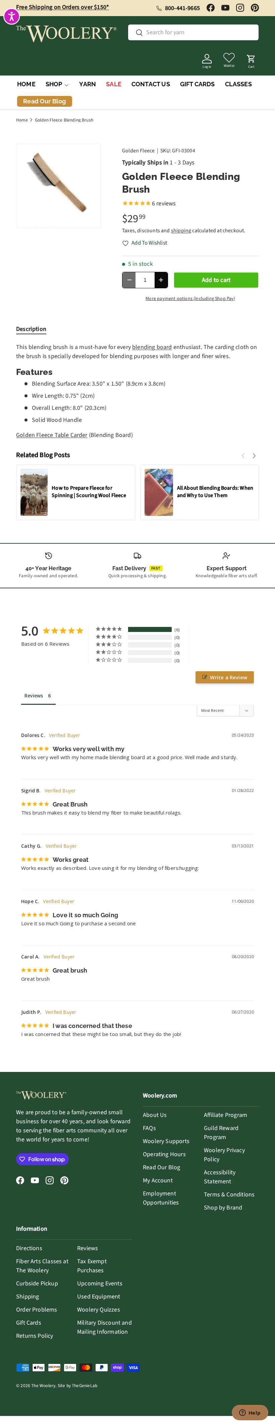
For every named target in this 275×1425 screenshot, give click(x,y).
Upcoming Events (99, 1283)
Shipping (27, 1296)
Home (22, 120)
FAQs (149, 1128)
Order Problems (36, 1310)
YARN (87, 84)
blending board (152, 347)
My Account (158, 1180)
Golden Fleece (138, 150)
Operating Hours (164, 1154)
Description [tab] (31, 329)
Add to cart (216, 280)
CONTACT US (150, 84)
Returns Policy (34, 1336)
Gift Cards (28, 1323)
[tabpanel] (137, 391)
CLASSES (238, 84)
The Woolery (43, 1385)
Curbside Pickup (37, 1283)
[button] (251, 59)
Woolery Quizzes (98, 1310)
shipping (181, 230)
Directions (29, 1248)
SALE (113, 84)
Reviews (87, 1248)
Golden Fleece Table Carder (52, 435)
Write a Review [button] (228, 677)
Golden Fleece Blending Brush (64, 120)
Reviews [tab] (33, 695)
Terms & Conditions (229, 1194)
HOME (26, 84)
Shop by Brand (223, 1207)
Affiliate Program (225, 1115)
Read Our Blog (161, 1167)
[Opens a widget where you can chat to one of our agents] (249, 1413)
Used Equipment (98, 1296)
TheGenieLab (84, 1385)
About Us (155, 1115)
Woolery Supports (166, 1141)
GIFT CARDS (197, 84)
